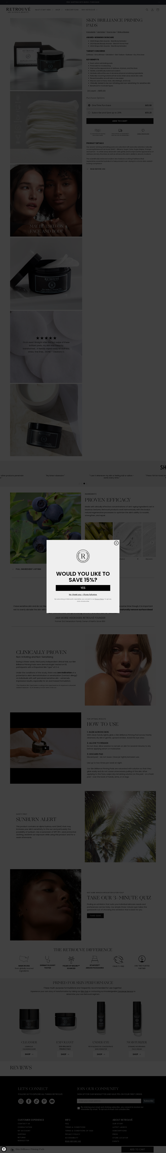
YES (83, 588)
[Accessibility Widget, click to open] (4, 1149)
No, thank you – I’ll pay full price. (83, 594)
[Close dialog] (116, 543)
